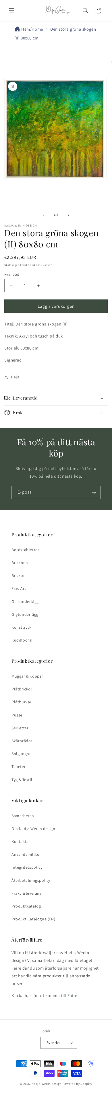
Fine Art (18, 588)
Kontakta (20, 841)
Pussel (17, 715)
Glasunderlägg (25, 601)
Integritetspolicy (26, 867)
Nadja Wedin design (47, 1084)
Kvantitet (11, 274)
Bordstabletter (25, 549)
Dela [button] (15, 377)
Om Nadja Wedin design (33, 828)
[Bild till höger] (68, 215)
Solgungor (21, 753)
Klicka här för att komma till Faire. (45, 995)
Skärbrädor (21, 740)
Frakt (23, 265)
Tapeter (18, 766)
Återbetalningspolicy (30, 880)
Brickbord (20, 562)
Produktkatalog (26, 906)
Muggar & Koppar (27, 676)
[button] (11, 10)
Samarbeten (22, 815)
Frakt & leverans (26, 893)
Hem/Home (32, 29)
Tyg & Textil (21, 779)
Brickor (18, 575)
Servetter (19, 727)
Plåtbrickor (21, 689)
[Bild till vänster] (43, 215)
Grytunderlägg (24, 614)
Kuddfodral (22, 640)
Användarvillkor (26, 854)
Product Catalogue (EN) (33, 919)
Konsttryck (21, 627)
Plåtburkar (21, 701)
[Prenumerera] (94, 492)
